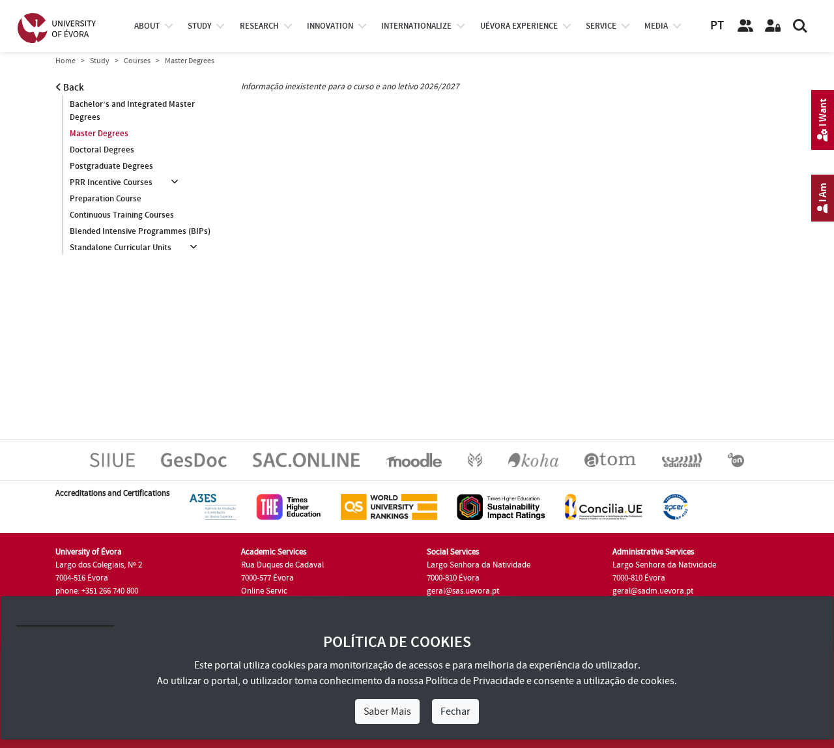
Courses (137, 61)
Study (99, 61)
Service (601, 26)
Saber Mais (387, 711)
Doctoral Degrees (102, 150)
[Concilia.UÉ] (603, 506)
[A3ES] (213, 506)
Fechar (455, 711)
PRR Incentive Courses (111, 182)
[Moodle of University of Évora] (413, 459)
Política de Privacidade (475, 680)
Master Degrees (99, 133)
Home (65, 61)
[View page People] (745, 26)
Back (72, 87)
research (259, 26)
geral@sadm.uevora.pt (652, 591)
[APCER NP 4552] (675, 506)
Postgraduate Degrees (111, 166)
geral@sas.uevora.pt (463, 591)
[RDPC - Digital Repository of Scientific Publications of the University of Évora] (475, 459)
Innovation (330, 26)
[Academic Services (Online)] (306, 459)
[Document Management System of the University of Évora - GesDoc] (194, 459)
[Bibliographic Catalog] (533, 459)
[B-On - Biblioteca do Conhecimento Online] (736, 459)
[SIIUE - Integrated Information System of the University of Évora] (112, 459)
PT (717, 26)
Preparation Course (105, 199)
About (147, 26)
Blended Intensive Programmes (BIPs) (140, 231)
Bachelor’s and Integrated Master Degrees (132, 110)
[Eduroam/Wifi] (682, 459)
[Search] (800, 26)
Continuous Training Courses (122, 215)
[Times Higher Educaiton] (288, 506)
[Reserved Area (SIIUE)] (773, 26)
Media (656, 26)
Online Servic (264, 591)
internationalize (416, 26)
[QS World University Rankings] (389, 506)
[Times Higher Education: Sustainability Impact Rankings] (501, 506)
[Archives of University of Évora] (610, 459)
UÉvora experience (519, 26)
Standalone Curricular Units (120, 247)
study (199, 26)
